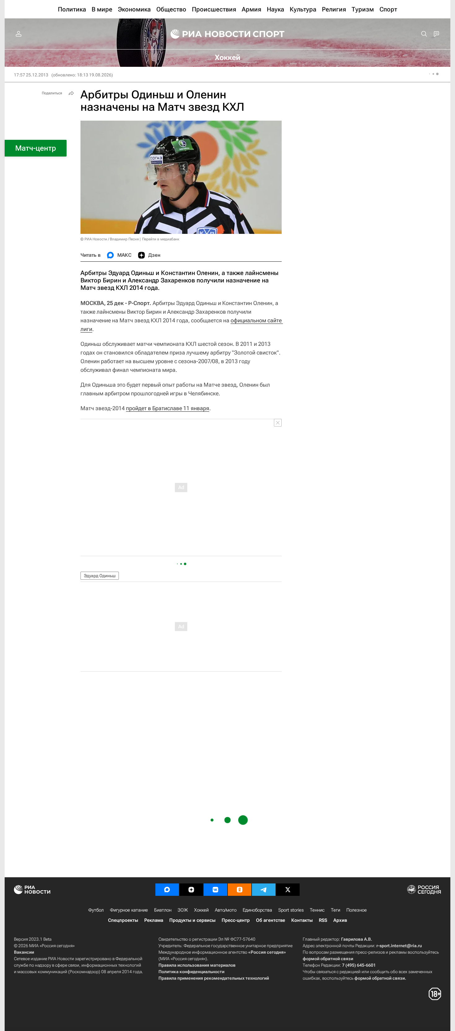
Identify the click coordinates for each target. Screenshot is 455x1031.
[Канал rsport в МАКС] (167, 889)
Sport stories (291, 910)
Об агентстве (270, 920)
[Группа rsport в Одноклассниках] (239, 889)
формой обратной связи (328, 958)
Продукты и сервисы (192, 920)
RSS (323, 920)
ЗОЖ (183, 910)
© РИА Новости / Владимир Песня (109, 239)
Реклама (153, 920)
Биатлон (162, 910)
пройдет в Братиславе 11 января (167, 408)
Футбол (96, 910)
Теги (335, 910)
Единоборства (257, 910)
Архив (340, 920)
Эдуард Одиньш (99, 575)
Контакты (302, 920)
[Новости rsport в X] (288, 889)
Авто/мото (225, 910)
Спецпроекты (123, 920)
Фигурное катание (129, 910)
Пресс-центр (236, 920)
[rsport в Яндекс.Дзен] (191, 889)
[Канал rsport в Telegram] (263, 889)
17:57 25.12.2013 (31, 74)
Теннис (317, 910)
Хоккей (201, 910)
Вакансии (24, 952)
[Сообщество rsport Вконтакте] (215, 889)
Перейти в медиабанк (160, 239)
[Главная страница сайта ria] (206, 34)
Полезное (356, 910)
